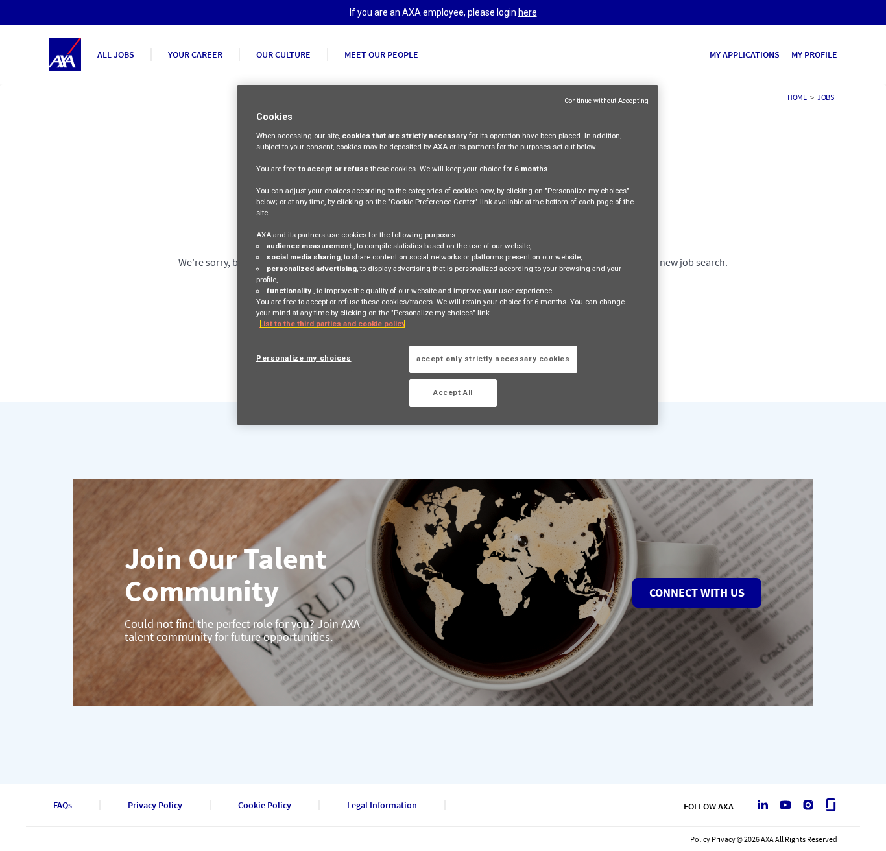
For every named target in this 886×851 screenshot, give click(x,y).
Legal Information (382, 805)
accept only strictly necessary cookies (493, 358)
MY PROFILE (814, 54)
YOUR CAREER (195, 54)
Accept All (453, 392)
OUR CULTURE (283, 54)
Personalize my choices (304, 358)
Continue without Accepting (606, 101)
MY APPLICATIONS (745, 54)
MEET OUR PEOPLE (381, 54)
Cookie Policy (264, 805)
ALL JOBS (115, 54)
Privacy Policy (155, 805)
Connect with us (697, 592)
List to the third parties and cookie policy (332, 323)
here (527, 12)
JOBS (825, 97)
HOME (797, 97)
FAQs (62, 805)
